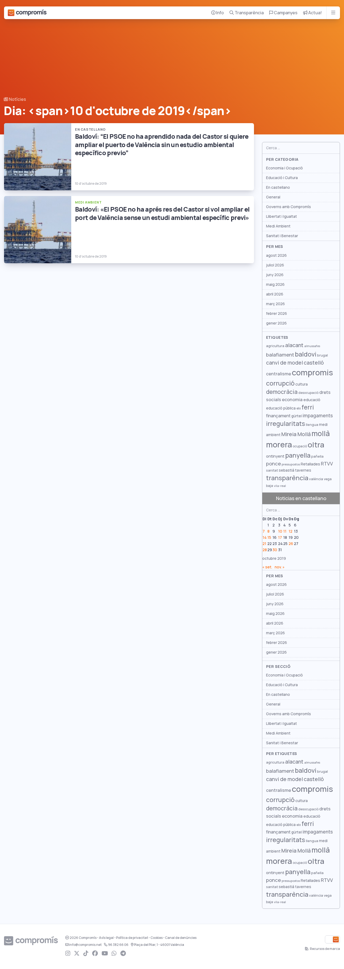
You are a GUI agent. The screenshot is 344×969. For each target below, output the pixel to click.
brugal (322, 355)
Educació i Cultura (282, 177)
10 (280, 531)
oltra (316, 445)
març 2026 (275, 303)
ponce (273, 463)
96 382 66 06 (118, 945)
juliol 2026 (275, 265)
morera (279, 445)
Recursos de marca (324, 949)
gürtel (296, 416)
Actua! (314, 13)
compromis (312, 372)
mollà (320, 433)
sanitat (272, 470)
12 (290, 531)
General (273, 197)
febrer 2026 (276, 313)
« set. (267, 567)
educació (311, 399)
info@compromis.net (85, 945)
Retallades (310, 463)
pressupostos (291, 464)
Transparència (249, 13)
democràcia (282, 392)
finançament (278, 416)
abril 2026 (274, 294)
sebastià (286, 470)
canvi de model (284, 362)
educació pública (281, 408)
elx (298, 408)
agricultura (275, 346)
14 (265, 537)
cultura (301, 384)
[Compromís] (27, 12)
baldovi (305, 354)
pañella (317, 456)
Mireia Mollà (296, 434)
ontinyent (275, 456)
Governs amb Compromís (288, 206)
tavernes (303, 470)
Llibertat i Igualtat (281, 216)
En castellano (278, 187)
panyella (297, 455)
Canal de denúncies (180, 938)
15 (269, 537)
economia (292, 399)
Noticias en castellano (301, 498)
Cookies (156, 938)
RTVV (327, 464)
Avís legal (106, 938)
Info (219, 13)
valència (316, 479)
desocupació (308, 393)
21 (264, 543)
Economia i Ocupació (284, 168)
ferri (308, 407)
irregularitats (285, 423)
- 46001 (159, 945)
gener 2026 (276, 323)
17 (280, 537)
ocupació (300, 446)
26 (291, 543)
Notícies (17, 99)
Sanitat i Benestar (282, 235)
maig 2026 (275, 284)
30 (275, 549)
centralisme (278, 374)
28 (265, 549)
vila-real (280, 486)
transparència (287, 478)
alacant (294, 345)
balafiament (280, 354)
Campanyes (285, 13)
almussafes (312, 346)
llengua (312, 424)
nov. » (280, 567)
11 (284, 531)
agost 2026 (276, 255)
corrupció (280, 383)
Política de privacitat (132, 938)
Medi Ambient (278, 226)
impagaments (318, 415)
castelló (314, 362)
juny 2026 (275, 274)
